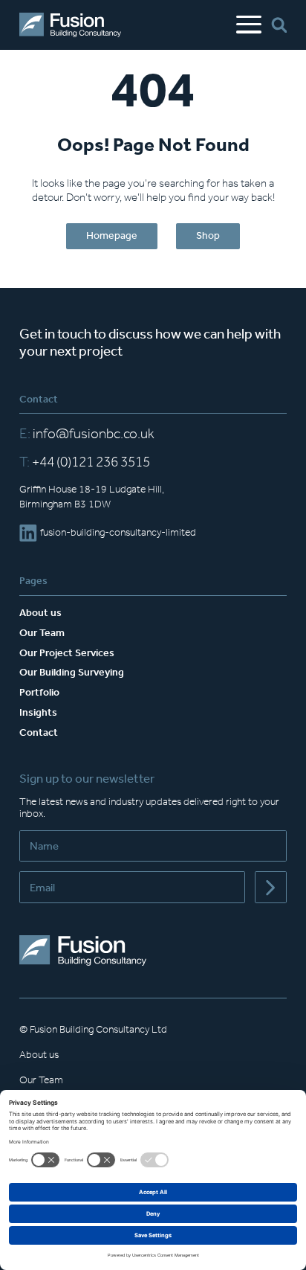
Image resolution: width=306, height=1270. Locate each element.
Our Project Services (66, 653)
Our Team (42, 632)
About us (40, 612)
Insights (38, 712)
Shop (208, 235)
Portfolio (39, 692)
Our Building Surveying (71, 672)
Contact (38, 732)
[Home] (70, 25)
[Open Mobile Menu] (248, 25)
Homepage (111, 235)
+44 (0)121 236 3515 (84, 462)
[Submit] (271, 887)
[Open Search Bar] (279, 25)
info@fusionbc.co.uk (86, 434)
